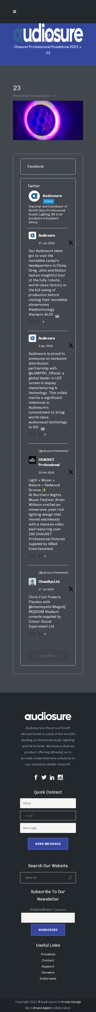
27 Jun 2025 (46, 243)
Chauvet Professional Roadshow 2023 (46, 47)
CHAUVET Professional (49, 462)
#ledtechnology (41, 309)
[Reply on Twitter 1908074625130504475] (29, 436)
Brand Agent (42, 1008)
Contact (48, 960)
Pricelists (48, 954)
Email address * (48, 910)
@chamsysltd (40, 607)
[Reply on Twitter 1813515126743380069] (29, 635)
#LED (48, 314)
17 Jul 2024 (46, 589)
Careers (48, 972)
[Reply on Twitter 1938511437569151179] (29, 323)
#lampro (36, 314)
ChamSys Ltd (48, 582)
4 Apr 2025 (45, 346)
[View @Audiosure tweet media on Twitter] (55, 314)
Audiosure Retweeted (54, 450)
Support (48, 966)
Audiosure (46, 235)
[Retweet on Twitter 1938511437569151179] (33, 323)
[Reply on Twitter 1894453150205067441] (29, 557)
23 (17, 88)
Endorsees (48, 979)
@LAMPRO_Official (44, 373)
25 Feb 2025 (46, 472)
